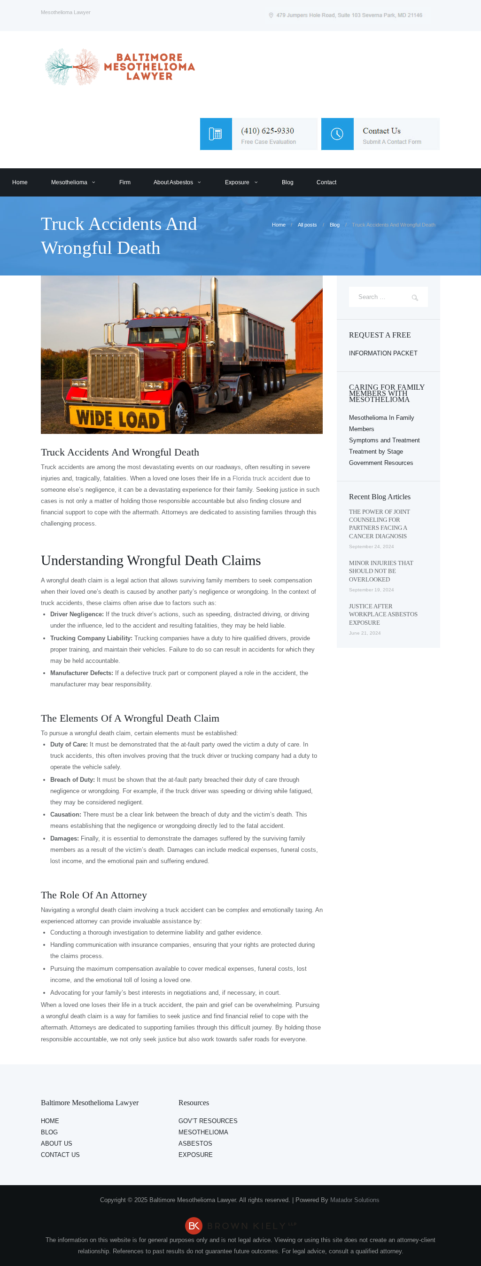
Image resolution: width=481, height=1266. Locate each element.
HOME (50, 1120)
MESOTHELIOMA (203, 1132)
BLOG (49, 1132)
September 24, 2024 (371, 546)
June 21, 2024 (365, 633)
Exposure (237, 182)
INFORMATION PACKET (383, 353)
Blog (288, 182)
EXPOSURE (195, 1154)
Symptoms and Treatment (384, 440)
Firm (125, 182)
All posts (307, 225)
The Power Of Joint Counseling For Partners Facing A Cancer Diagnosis (379, 524)
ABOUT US (56, 1143)
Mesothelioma (69, 182)
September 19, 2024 (371, 589)
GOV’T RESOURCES (208, 1120)
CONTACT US (60, 1154)
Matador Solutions (355, 1199)
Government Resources (381, 462)
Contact (326, 182)
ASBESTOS (195, 1143)
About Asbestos (173, 182)
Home (20, 182)
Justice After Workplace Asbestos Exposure (383, 614)
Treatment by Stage (376, 451)
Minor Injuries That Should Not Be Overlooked (381, 571)
